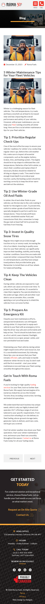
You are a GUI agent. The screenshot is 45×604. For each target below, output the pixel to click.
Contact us (27, 438)
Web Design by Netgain (22, 600)
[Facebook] (14, 569)
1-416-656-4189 (25, 552)
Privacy (22, 596)
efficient (13, 358)
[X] (19, 569)
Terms (22, 593)
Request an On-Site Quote (22, 509)
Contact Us (22, 514)
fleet (14, 124)
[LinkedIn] (25, 569)
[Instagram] (30, 569)
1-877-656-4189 (27, 555)
